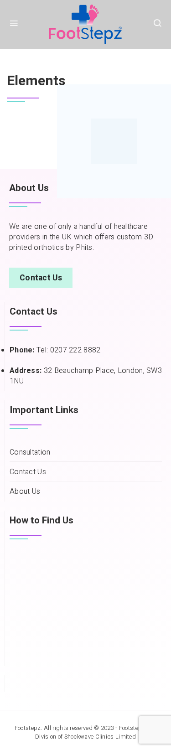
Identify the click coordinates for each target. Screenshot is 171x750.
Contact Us (28, 472)
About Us (25, 491)
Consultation (30, 452)
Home (16, 57)
